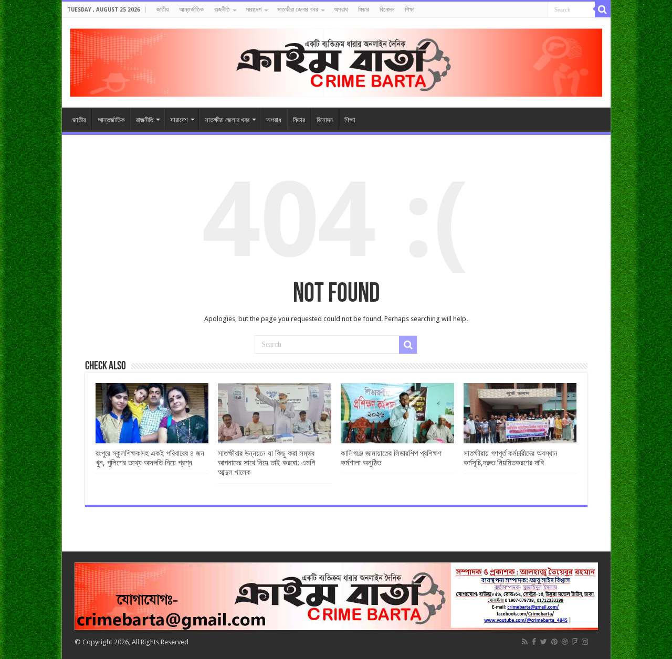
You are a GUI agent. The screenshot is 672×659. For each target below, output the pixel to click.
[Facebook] (534, 641)
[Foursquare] (575, 641)
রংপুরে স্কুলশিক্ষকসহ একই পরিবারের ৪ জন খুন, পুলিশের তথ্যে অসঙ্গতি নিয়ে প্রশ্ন (150, 458)
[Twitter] (543, 641)
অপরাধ (341, 9)
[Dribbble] (565, 641)
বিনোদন (387, 9)
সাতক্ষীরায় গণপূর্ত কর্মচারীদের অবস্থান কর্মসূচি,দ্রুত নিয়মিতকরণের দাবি (511, 458)
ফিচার (363, 9)
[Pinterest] (554, 641)
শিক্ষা (409, 9)
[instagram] (585, 641)
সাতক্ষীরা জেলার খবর (297, 9)
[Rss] (525, 641)
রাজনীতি (222, 9)
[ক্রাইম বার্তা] (336, 60)
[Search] (603, 9)
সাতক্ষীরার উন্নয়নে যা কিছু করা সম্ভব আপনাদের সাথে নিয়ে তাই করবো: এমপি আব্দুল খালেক (266, 463)
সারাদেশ (253, 9)
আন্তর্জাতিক (191, 9)
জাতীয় (162, 9)
